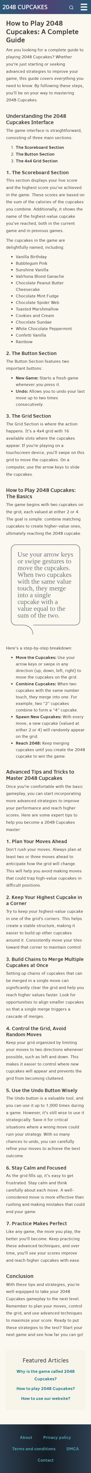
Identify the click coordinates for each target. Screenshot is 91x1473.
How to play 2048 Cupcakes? (46, 1388)
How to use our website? (45, 1398)
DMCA (72, 1449)
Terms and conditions (34, 1449)
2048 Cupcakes (25, 7)
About (26, 1437)
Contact (46, 1460)
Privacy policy (57, 1437)
